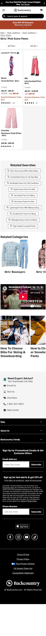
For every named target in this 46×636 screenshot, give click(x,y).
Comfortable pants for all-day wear (24, 177)
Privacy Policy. (32, 501)
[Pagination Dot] (19, 27)
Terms (23, 501)
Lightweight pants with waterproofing (24, 207)
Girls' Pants (6, 35)
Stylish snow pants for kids (24, 189)
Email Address (10, 459)
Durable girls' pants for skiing (24, 214)
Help (3, 421)
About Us (5, 430)
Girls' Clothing (29, 32)
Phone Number (10, 506)
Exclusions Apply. (9, 488)
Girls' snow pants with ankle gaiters (24, 171)
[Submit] (4, 16)
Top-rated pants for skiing (24, 195)
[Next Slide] (44, 3)
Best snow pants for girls (24, 201)
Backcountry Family (10, 439)
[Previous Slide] (2, 3)
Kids (2, 32)
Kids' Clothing (13, 32)
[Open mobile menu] (3, 10)
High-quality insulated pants (24, 226)
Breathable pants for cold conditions (24, 183)
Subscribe (36, 464)
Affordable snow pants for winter (24, 220)
